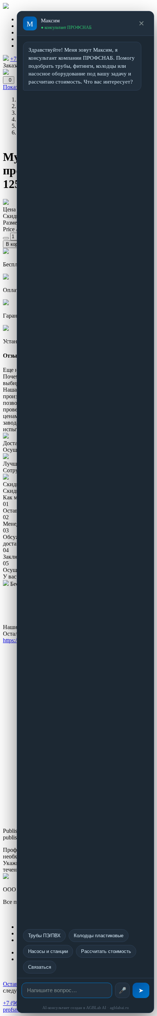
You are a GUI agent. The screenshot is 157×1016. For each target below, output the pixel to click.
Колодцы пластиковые (98, 935)
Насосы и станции (48, 951)
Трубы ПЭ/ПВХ (44, 935)
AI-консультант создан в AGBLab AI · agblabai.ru (85, 1007)
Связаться (39, 967)
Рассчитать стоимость (106, 951)
